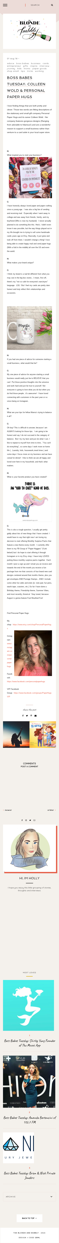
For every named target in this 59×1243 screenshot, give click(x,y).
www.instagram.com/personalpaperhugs (9, 654)
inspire (33, 66)
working (39, 71)
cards (46, 63)
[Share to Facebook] (23, 715)
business (36, 63)
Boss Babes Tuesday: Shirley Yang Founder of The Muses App (29, 1043)
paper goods (40, 68)
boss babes (22, 63)
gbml (37, 1238)
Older (51, 810)
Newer (8, 810)
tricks (30, 71)
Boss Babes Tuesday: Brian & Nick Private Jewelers (29, 1175)
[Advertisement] (29, 932)
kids (19, 68)
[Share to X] (27, 715)
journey (11, 68)
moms (27, 68)
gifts (25, 66)
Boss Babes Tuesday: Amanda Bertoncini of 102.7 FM (29, 1120)
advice (10, 63)
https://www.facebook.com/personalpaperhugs (26, 681)
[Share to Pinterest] (32, 715)
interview (44, 66)
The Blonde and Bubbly (26, 1233)
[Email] (36, 715)
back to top (28, 1218)
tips (23, 71)
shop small (13, 71)
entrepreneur (14, 66)
